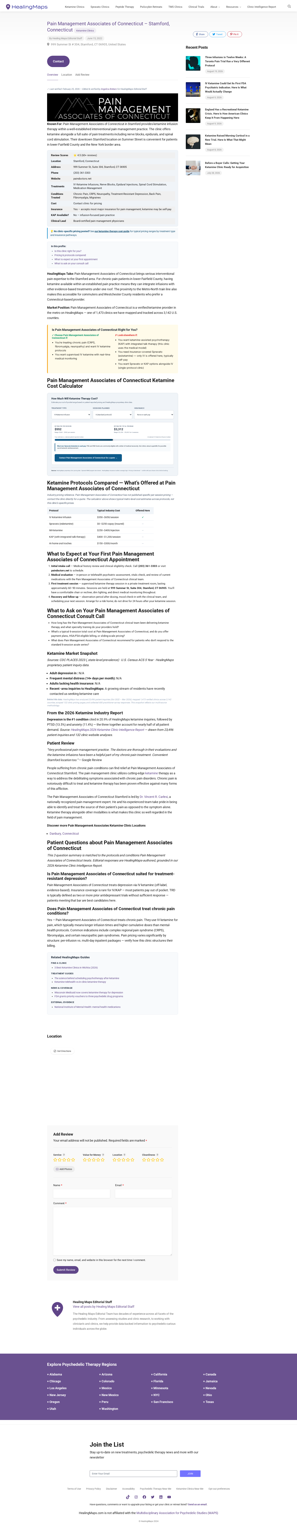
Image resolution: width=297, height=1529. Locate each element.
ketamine (151, 773)
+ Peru (103, 1402)
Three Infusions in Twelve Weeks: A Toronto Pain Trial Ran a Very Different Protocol (227, 61)
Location (66, 74)
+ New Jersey (56, 1395)
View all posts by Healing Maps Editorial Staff (103, 1306)
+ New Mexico (109, 1395)
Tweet (219, 34)
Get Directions (64, 1051)
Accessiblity (128, 1488)
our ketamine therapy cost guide (112, 231)
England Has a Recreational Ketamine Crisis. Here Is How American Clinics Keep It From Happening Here (227, 113)
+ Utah (51, 1409)
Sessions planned (101, 408)
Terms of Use (74, 1488)
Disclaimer (111, 1488)
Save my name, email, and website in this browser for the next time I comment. (101, 1260)
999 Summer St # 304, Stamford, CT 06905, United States (88, 44)
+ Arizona (105, 1374)
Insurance (139, 408)
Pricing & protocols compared (70, 255)
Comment (60, 1203)
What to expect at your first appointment (76, 259)
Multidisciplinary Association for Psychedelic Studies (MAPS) (177, 1513)
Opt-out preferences (219, 1488)
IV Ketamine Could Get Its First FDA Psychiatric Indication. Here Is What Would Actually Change (225, 87)
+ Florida (157, 1381)
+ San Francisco (162, 1402)
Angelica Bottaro (109, 89)
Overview (52, 74)
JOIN (190, 1473)
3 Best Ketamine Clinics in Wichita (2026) (76, 967)
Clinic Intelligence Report (261, 6)
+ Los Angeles (57, 1388)
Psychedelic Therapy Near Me (155, 1488)
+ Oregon (53, 1402)
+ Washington (108, 1409)
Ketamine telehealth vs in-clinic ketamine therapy (80, 981)
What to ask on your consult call (71, 263)
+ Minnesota (159, 1388)
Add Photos (65, 1169)
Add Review (82, 74)
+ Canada (209, 1374)
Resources (232, 6)
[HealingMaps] (26, 6)
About (213, 6)
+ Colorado (106, 1381)
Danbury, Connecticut (64, 833)
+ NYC (155, 1395)
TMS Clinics (175, 6)
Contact (58, 61)
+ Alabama (54, 1374)
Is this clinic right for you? (67, 251)
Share (201, 34)
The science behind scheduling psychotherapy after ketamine (86, 978)
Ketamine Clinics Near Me (189, 1488)
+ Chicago (54, 1381)
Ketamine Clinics (74, 6)
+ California (159, 1374)
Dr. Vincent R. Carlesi (154, 797)
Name (57, 1185)
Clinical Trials (196, 6)
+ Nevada (209, 1388)
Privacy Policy (93, 1488)
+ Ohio (207, 1395)
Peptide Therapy (125, 6)
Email (119, 1185)
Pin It (235, 34)
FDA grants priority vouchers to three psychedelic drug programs (88, 996)
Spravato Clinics (100, 6)
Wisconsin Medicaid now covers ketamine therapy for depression (88, 992)
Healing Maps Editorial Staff (67, 38)
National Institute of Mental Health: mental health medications (87, 1007)
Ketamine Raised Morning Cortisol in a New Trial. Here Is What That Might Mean (227, 139)
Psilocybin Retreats (151, 6)
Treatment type (59, 408)
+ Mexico (105, 1388)
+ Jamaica (210, 1381)
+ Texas (208, 1402)
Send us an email (197, 1504)
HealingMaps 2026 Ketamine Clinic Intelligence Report (107, 729)
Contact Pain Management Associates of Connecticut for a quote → (88, 458)
